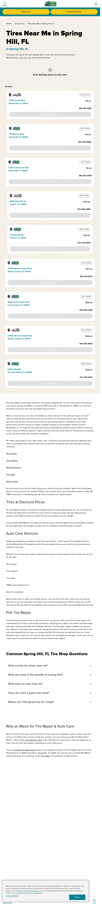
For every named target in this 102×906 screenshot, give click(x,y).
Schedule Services (74, 12)
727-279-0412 (86, 377)
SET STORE (85, 95)
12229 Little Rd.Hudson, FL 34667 (18, 236)
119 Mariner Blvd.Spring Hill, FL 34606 (18, 135)
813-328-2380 (86, 310)
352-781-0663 (84, 142)
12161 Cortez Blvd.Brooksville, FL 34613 (18, 102)
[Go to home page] (50, 3)
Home (8, 23)
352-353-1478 (85, 175)
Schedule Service (51, 114)
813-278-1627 (86, 276)
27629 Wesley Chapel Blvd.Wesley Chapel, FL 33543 (20, 337)
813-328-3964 (86, 343)
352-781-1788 (85, 108)
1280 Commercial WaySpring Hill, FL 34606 (18, 169)
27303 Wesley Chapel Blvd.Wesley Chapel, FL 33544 (20, 270)
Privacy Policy (22, 891)
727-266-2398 (83, 209)
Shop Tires (26, 12)
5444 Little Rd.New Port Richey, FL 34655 (20, 371)
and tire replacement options (53, 638)
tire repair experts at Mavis (67, 626)
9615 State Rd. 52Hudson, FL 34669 (18, 203)
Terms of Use (34, 891)
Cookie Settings (12, 896)
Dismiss (77, 897)
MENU (4, 5)
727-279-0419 (83, 243)
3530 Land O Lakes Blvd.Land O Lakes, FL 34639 (19, 303)
